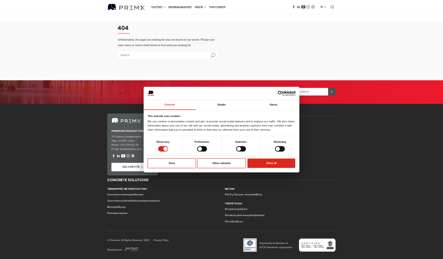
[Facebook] (294, 7)
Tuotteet (157, 7)
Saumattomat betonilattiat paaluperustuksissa (133, 201)
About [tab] (273, 104)
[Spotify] (313, 7)
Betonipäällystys (116, 207)
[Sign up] (332, 92)
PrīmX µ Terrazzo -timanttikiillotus (243, 194)
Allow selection (221, 163)
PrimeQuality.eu (234, 221)
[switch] (202, 149)
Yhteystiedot (217, 7)
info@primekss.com (130, 149)
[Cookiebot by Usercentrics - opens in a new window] (280, 93)
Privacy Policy (161, 240)
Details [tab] (221, 104)
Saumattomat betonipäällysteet (125, 194)
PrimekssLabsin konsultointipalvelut (244, 215)
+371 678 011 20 (129, 144)
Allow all (271, 163)
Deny (172, 163)
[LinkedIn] (298, 7)
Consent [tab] (169, 104)
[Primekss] (126, 7)
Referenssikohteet (180, 7)
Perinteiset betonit (117, 213)
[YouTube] (303, 7)
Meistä (199, 7)
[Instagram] (308, 7)
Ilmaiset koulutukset (236, 209)
